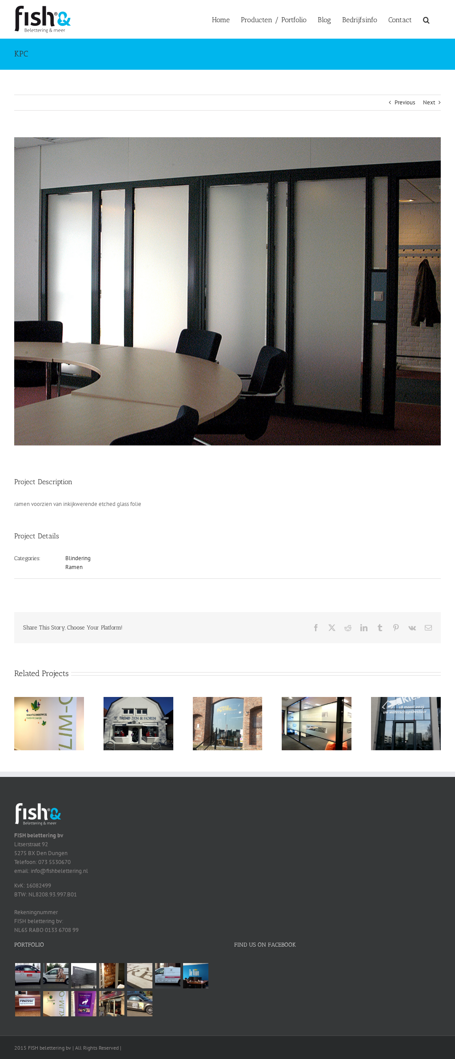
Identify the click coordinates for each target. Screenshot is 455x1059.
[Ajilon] (27, 976)
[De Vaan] (195, 976)
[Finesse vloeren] (27, 1004)
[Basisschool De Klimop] (49, 701)
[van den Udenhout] (139, 1004)
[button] (426, 19)
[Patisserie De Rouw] (167, 976)
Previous (405, 102)
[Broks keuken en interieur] (83, 976)
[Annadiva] (55, 976)
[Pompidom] (83, 1004)
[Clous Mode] (111, 976)
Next (429, 102)
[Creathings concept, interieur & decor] (139, 976)
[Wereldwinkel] (228, 701)
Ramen (74, 567)
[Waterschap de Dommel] (406, 701)
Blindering (78, 558)
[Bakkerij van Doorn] (111, 1004)
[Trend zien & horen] (138, 701)
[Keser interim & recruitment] (316, 701)
